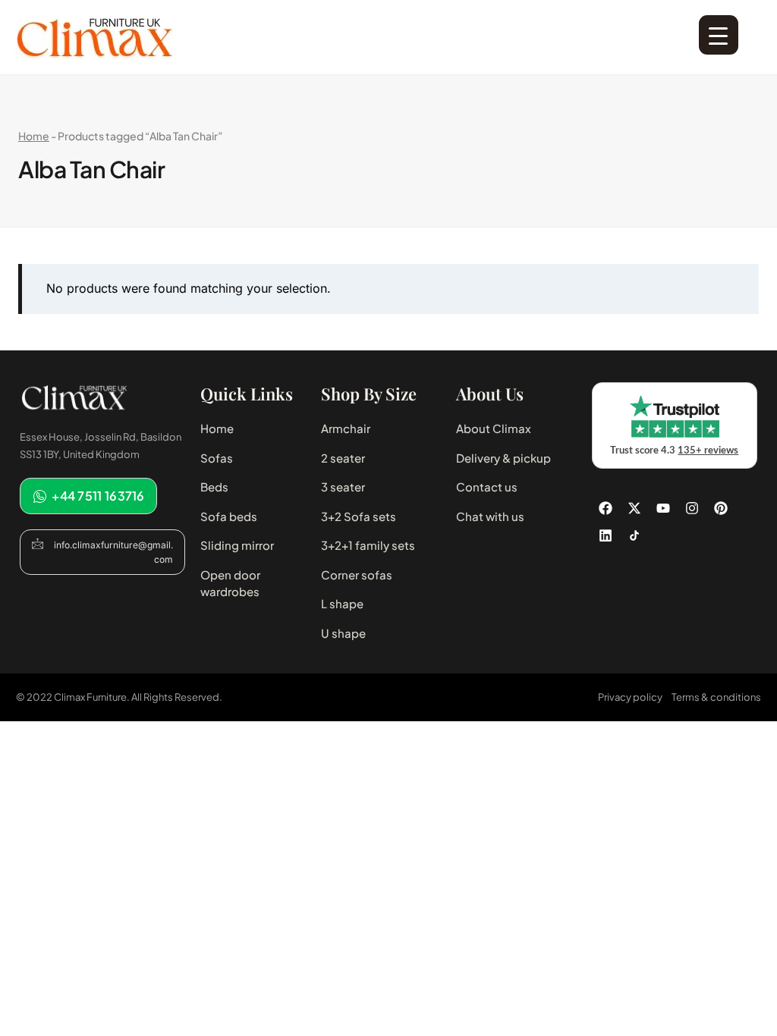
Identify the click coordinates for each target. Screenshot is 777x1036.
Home (33, 136)
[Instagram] (692, 508)
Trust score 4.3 (674, 451)
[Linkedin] (605, 535)
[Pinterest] (721, 508)
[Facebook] (605, 508)
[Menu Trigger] (718, 35)
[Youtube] (663, 508)
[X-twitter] (634, 508)
